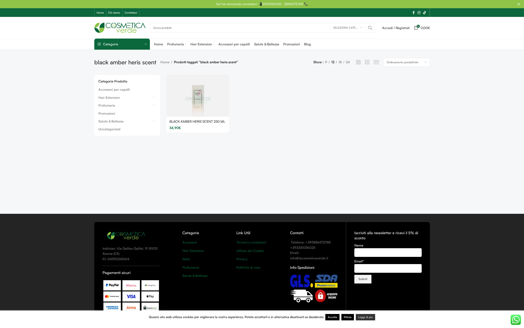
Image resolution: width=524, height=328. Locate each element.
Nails (186, 259)
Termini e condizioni (251, 242)
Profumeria (106, 105)
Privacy (241, 259)
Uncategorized (109, 129)
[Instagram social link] (419, 12)
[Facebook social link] (413, 12)
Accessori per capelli (114, 89)
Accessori (189, 242)
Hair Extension (109, 97)
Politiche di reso (248, 267)
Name (358, 245)
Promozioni (106, 113)
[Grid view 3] (367, 62)
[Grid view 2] (358, 62)
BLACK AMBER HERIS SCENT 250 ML (197, 121)
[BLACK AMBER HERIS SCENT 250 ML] (197, 96)
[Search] (370, 28)
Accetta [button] (332, 317)
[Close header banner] (519, 4)
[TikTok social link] (424, 12)
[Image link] (126, 235)
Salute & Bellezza (111, 121)
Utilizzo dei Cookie (250, 251)
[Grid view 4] (376, 62)
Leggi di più (365, 317)
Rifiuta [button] (347, 317)
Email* (359, 261)
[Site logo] (120, 27)
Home (164, 62)
